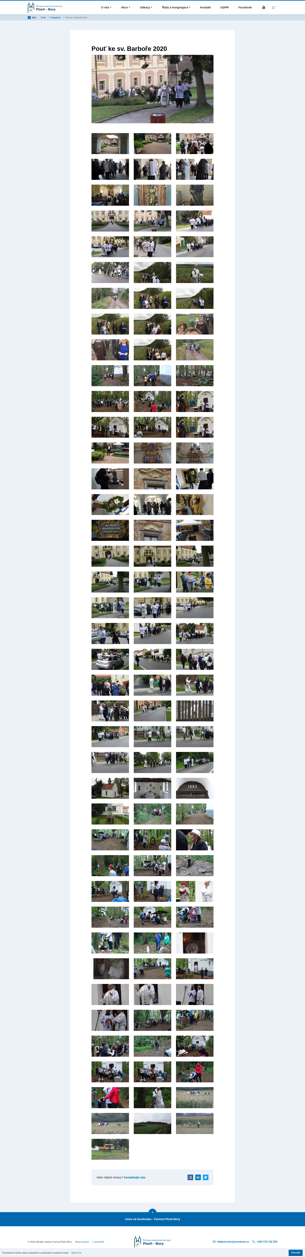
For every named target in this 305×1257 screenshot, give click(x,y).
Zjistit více (76, 1252)
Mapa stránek (82, 1242)
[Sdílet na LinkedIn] (198, 1177)
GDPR (224, 7)
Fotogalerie (55, 17)
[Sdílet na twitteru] (205, 1177)
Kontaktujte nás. (134, 1177)
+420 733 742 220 (266, 1241)
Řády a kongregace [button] (175, 7)
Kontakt (205, 7)
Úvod (43, 17)
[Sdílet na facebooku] (190, 1177)
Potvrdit (295, 1252)
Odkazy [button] (145, 7)
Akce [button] (124, 7)
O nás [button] (105, 7)
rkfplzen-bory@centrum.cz (233, 1241)
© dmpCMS (98, 1242)
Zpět (33, 17)
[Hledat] (273, 7)
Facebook (245, 7)
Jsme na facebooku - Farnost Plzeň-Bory (152, 1219)
